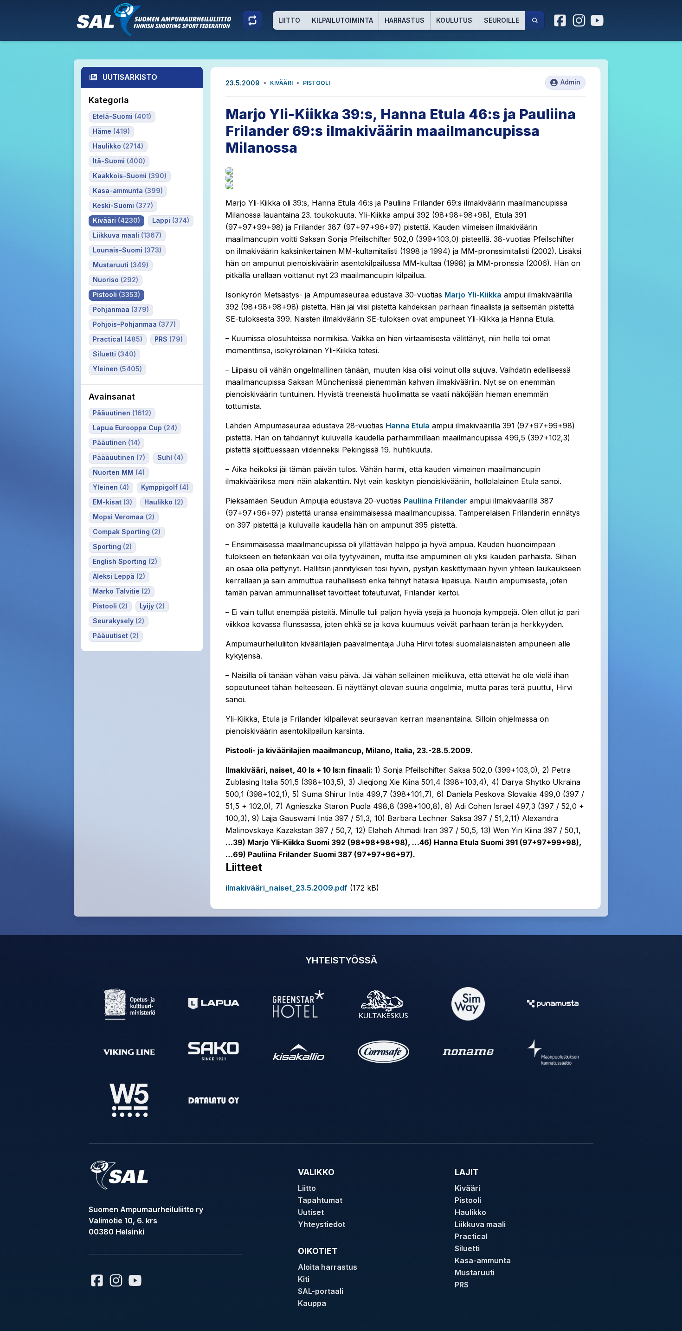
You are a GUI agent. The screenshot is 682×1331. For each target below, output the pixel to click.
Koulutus (454, 20)
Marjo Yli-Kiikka (473, 294)
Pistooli (316, 82)
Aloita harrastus (327, 1267)
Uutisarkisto (130, 77)
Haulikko (470, 1212)
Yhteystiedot (321, 1224)
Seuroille (501, 20)
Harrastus (405, 20)
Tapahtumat (320, 1200)
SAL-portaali (320, 1291)
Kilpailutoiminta (342, 20)
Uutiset (311, 1212)
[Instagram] (579, 20)
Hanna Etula (408, 425)
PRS (462, 1284)
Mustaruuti (475, 1272)
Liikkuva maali (480, 1224)
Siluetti (467, 1248)
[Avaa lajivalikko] (252, 20)
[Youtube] (598, 20)
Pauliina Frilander (435, 500)
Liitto (289, 20)
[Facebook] (560, 20)
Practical (471, 1236)
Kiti (303, 1279)
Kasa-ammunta (483, 1260)
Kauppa (312, 1303)
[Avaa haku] (535, 20)
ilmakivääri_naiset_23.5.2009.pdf (286, 887)
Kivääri (281, 82)
